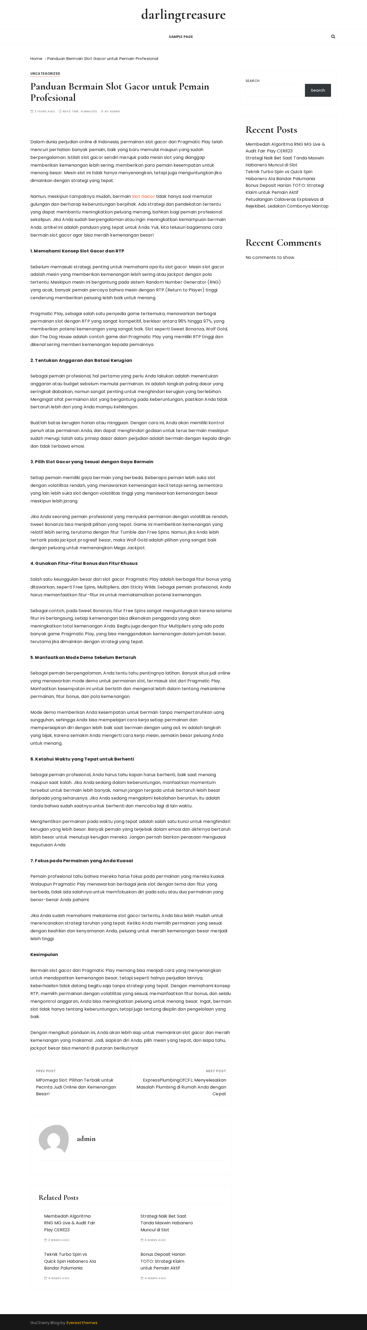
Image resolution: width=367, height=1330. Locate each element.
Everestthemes (82, 1322)
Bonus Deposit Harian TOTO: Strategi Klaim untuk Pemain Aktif (163, 1261)
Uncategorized (45, 73)
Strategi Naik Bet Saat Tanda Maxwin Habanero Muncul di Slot (167, 1223)
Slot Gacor (143, 196)
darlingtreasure (183, 14)
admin (115, 111)
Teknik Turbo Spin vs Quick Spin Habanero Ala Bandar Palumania (70, 1261)
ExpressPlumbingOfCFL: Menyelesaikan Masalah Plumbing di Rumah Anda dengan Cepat (181, 1087)
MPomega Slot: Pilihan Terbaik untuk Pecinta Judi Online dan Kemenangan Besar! (76, 1087)
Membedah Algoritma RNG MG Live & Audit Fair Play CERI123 (69, 1223)
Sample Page (181, 36)
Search (253, 80)
